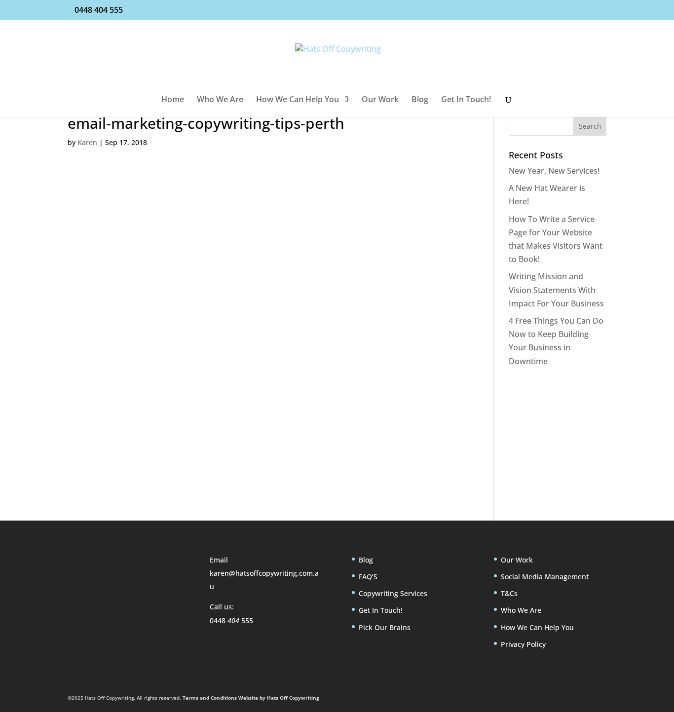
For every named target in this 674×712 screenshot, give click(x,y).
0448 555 (231, 620)
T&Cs (509, 593)
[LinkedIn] (99, 608)
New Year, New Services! (554, 170)
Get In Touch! (466, 100)
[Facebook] (77, 608)
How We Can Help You (297, 100)
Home (172, 100)
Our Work (380, 100)
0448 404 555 (99, 9)
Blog (420, 100)
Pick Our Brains (385, 627)
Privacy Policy (523, 644)
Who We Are (220, 100)
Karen (87, 142)
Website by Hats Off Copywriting (278, 697)
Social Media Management (545, 576)
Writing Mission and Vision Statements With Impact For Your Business (556, 289)
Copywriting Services (393, 593)
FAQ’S (368, 576)
